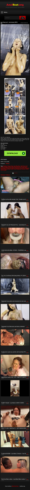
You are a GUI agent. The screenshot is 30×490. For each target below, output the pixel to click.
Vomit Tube (13, 169)
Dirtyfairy (19, 169)
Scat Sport (11, 168)
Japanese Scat (18, 168)
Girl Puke (23, 166)
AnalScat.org (22, 486)
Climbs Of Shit (7, 167)
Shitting (7, 163)
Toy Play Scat (17, 166)
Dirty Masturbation (16, 167)
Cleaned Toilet (24, 169)
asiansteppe (3, 170)
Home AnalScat (8, 486)
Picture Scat (24, 167)
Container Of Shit (5, 168)
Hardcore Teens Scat (8, 166)
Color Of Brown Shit (5, 169)
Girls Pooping (25, 168)
